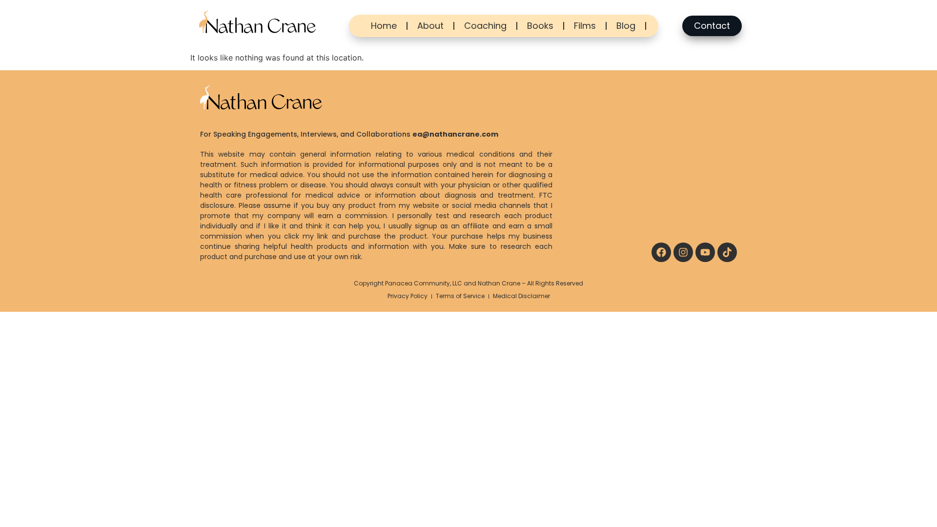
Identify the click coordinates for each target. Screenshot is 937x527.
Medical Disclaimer (521, 296)
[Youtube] (705, 252)
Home (384, 26)
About (430, 26)
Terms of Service (460, 296)
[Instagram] (683, 252)
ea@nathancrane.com (455, 134)
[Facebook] (661, 252)
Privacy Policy (407, 296)
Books (540, 26)
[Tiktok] (727, 252)
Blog (625, 26)
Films (585, 26)
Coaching (485, 26)
